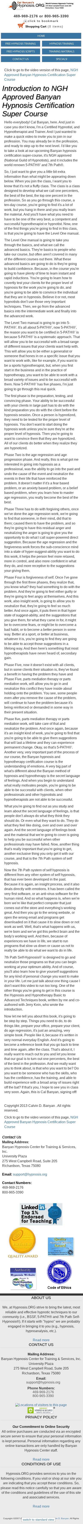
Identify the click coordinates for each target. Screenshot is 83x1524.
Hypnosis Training (61, 43)
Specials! (61, 59)
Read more (41, 1340)
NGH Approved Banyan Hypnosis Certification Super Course (41, 74)
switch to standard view (38, 1519)
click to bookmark (43, 21)
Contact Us (21, 59)
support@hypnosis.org (30, 1174)
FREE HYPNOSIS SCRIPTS (21, 51)
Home (41, 36)
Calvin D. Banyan (60, 1518)
